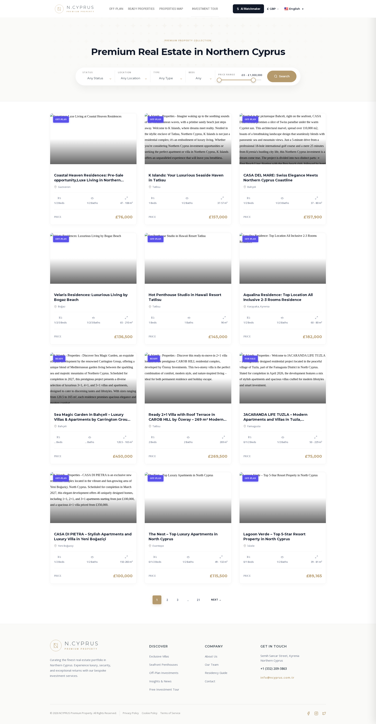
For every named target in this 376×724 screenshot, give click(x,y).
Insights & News (160, 681)
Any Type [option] (166, 78)
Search (284, 76)
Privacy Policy (131, 713)
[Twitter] (324, 713)
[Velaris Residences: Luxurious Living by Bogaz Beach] (93, 258)
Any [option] (198, 78)
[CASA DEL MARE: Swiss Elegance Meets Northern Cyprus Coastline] (283, 138)
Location (124, 72)
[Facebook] (308, 713)
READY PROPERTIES (141, 9)
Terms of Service (170, 713)
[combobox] (132, 79)
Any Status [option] (95, 78)
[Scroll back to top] (365, 717)
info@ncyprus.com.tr (277, 677)
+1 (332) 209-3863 (273, 668)
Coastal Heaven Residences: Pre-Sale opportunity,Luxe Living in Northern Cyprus (88, 180)
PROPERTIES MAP (171, 9)
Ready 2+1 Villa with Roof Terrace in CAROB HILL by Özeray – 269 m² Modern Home (186, 419)
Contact (210, 681)
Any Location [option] (130, 78)
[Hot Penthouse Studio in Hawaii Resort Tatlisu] (188, 258)
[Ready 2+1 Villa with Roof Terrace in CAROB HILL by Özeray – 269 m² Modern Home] (188, 378)
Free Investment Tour (164, 689)
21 (198, 600)
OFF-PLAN (116, 9)
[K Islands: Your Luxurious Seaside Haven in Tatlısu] (188, 138)
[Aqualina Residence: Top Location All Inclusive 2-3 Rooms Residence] (283, 258)
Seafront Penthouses (163, 664)
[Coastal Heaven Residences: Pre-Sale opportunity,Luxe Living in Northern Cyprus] (93, 138)
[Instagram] (316, 713)
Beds (192, 72)
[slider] (219, 80)
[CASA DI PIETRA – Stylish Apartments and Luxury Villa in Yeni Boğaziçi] (93, 497)
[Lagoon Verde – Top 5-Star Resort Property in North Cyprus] (283, 497)
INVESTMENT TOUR (205, 9)
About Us (211, 656)
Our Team (212, 664)
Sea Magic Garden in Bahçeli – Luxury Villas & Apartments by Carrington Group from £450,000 (92, 419)
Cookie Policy (149, 713)
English (294, 9)
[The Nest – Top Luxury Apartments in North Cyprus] (188, 497)
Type (156, 72)
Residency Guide (216, 673)
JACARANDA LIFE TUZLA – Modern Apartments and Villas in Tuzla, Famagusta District (275, 419)
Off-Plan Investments (163, 673)
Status (87, 72)
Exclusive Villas (159, 656)
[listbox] (97, 79)
